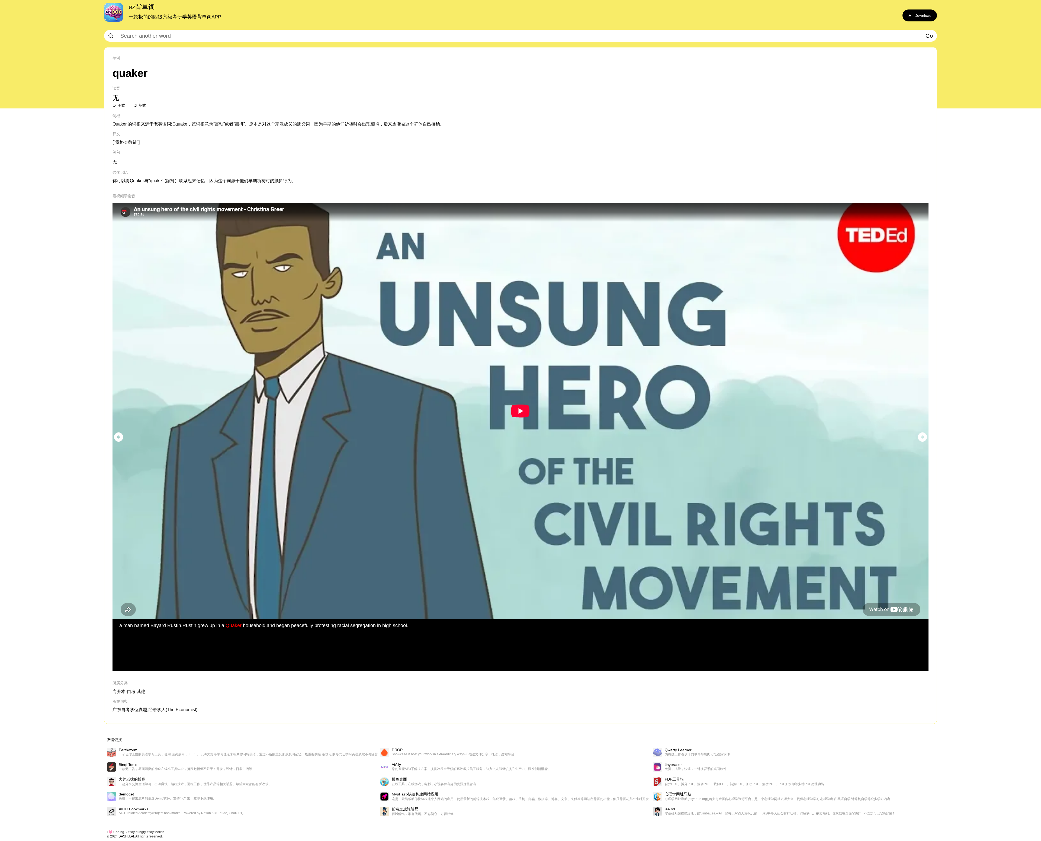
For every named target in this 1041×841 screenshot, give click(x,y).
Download (922, 15)
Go (929, 36)
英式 (142, 105)
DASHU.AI (126, 836)
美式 (121, 105)
